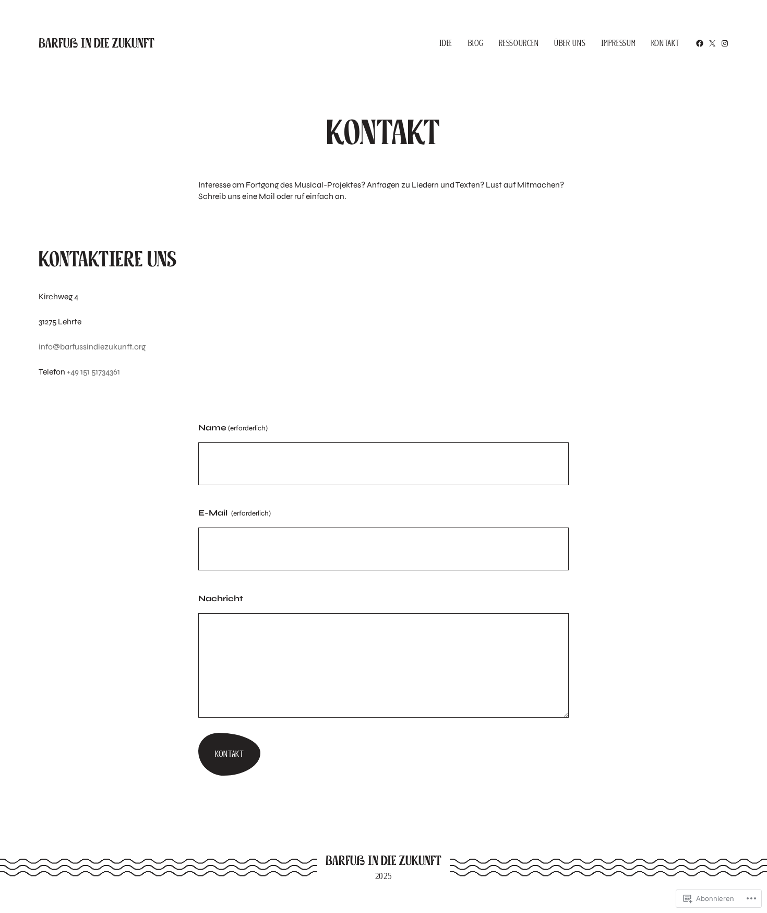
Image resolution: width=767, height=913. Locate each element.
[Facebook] (700, 43)
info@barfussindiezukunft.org (92, 347)
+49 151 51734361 (93, 372)
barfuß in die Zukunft (96, 43)
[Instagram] (725, 43)
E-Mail (234, 513)
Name (233, 427)
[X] (712, 43)
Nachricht (220, 598)
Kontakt (229, 754)
